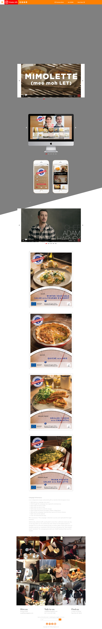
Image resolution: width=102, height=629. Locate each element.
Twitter (50, 624)
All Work (70, 2)
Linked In (47, 624)
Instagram (55, 624)
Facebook (52, 624)
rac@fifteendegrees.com (26, 613)
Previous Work (60, 2)
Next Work (80, 2)
